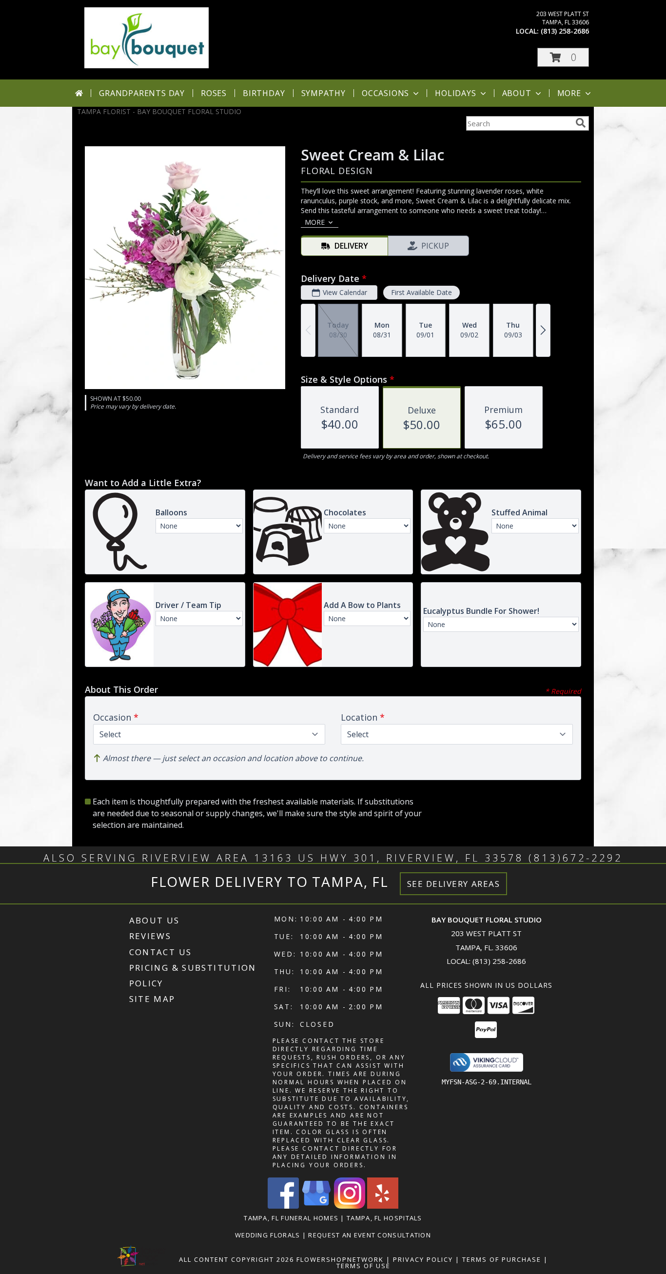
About (516, 93)
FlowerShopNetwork (340, 1259)
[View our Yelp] (382, 1206)
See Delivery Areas (453, 883)
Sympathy (323, 93)
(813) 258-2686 (565, 31)
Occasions (385, 93)
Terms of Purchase (501, 1259)
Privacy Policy (423, 1259)
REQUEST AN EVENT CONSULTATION (369, 1235)
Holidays (455, 93)
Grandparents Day (142, 93)
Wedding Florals (268, 1235)
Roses (214, 93)
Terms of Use (363, 1265)
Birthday (264, 93)
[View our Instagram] (349, 1206)
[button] (563, 57)
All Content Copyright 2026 (236, 1259)
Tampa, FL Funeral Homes (291, 1218)
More (569, 93)
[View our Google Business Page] (316, 1206)
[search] (580, 123)
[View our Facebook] (283, 1206)
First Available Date (421, 292)
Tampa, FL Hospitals (384, 1218)
